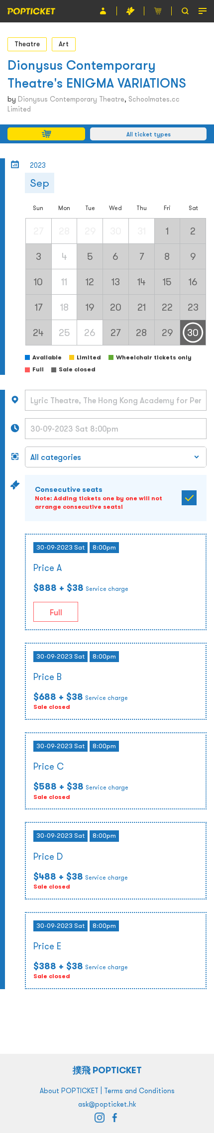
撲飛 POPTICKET (107, 1070)
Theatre (27, 43)
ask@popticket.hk (107, 1104)
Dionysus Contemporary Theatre (71, 99)
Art (64, 43)
